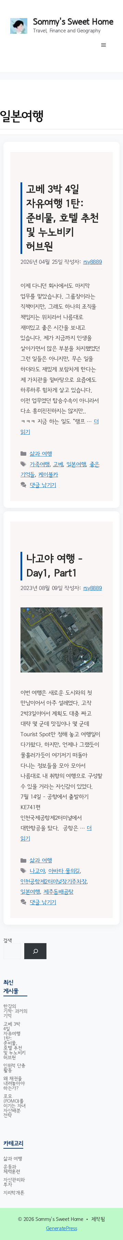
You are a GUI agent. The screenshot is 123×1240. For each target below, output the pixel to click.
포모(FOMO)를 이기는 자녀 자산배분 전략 (14, 1106)
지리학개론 (13, 1193)
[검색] (35, 951)
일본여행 (76, 464)
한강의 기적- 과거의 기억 (15, 1011)
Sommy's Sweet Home (73, 22)
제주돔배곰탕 (58, 892)
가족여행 (40, 464)
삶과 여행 (41, 454)
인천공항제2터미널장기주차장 (53, 881)
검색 (7, 940)
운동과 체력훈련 (11, 1169)
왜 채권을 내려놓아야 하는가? (14, 1083)
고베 (58, 464)
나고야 (37, 871)
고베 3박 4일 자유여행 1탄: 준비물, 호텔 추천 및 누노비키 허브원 (62, 218)
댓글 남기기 (43, 485)
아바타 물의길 (64, 871)
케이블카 (48, 475)
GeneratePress (61, 1228)
